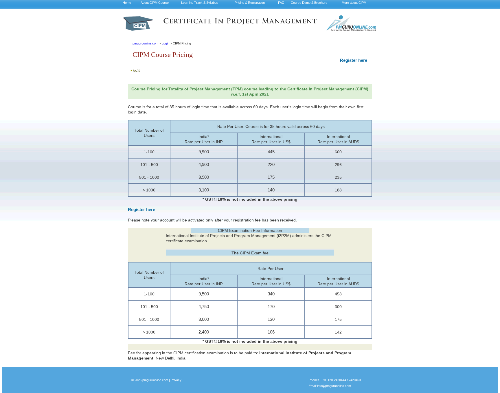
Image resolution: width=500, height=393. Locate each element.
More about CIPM (354, 2)
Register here (353, 60)
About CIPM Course (155, 2)
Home (127, 2)
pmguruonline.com (145, 43)
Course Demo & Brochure (309, 2)
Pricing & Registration (250, 2)
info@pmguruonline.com (334, 386)
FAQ (281, 2)
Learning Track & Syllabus (199, 2)
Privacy (176, 380)
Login (165, 43)
